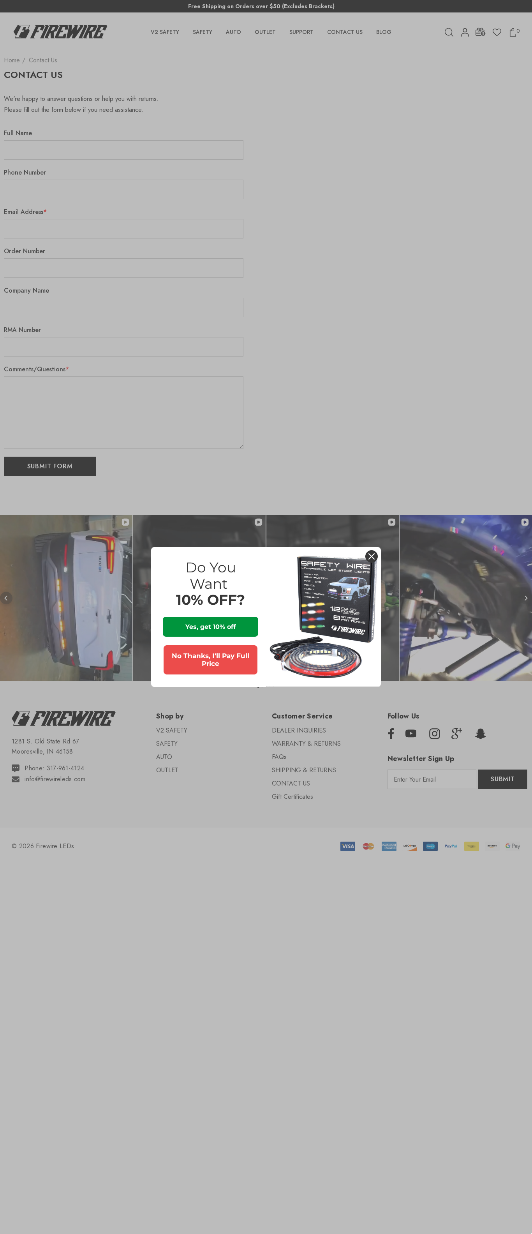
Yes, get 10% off (210, 626)
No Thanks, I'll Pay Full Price (210, 659)
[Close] (371, 556)
